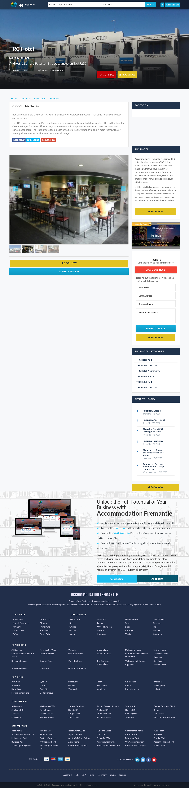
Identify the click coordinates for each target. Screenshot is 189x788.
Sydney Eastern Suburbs (108, 706)
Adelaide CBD (18, 710)
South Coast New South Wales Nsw (136, 655)
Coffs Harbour (46, 692)
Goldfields (44, 668)
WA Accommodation (134, 741)
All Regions (17, 650)
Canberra (44, 685)
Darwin (71, 685)
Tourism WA (45, 730)
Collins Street (46, 713)
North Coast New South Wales (23, 655)
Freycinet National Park (164, 717)
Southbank (130, 706)
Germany (157, 623)
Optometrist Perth (134, 730)
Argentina (157, 634)
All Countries (75, 619)
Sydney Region (160, 650)
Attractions (73, 741)
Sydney (43, 681)
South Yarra (73, 717)
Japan (72, 634)
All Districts (17, 706)
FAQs (15, 634)
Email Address (145, 295)
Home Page (18, 619)
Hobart (157, 689)
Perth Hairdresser (48, 738)
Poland (100, 630)
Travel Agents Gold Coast (49, 747)
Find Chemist (46, 734)
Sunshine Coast (161, 653)
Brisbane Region (19, 661)
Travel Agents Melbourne (108, 745)
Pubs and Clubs (104, 730)
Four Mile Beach (104, 717)
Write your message (148, 312)
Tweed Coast (160, 664)
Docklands (16, 717)
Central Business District (165, 706)
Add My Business (20, 623)
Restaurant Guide (76, 730)
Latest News (18, 630)
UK (77, 774)
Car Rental (101, 734)
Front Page (45, 626)
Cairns (128, 685)
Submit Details (156, 328)
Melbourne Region (133, 650)
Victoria (72, 650)
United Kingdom (104, 626)
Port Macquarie (132, 689)
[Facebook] (148, 759)
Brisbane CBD (103, 710)
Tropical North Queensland (103, 662)
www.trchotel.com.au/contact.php (57, 70)
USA (84, 774)
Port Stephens (75, 661)
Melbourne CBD (47, 706)
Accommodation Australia (23, 734)
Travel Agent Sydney (21, 745)
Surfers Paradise (76, 706)
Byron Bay (16, 689)
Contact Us (45, 619)
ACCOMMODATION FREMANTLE (94, 594)
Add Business (172, 4)
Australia (101, 619)
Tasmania (158, 657)
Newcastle (102, 685)
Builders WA (17, 741)
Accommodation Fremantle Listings (151, 785)
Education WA (103, 738)
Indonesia (101, 634)
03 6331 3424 (20, 70)
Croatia (72, 626)
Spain (127, 623)
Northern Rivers (75, 653)
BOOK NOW (128, 74)
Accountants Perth (106, 741)
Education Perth (132, 738)
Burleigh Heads (47, 717)
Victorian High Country (135, 661)
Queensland (102, 650)
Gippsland (130, 664)
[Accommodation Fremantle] (26, 5)
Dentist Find (159, 738)
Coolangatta (131, 713)
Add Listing (157, 578)
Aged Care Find (75, 734)
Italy (71, 623)
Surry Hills (129, 717)
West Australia (47, 653)
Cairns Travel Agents (78, 745)
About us (44, 623)
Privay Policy (45, 634)
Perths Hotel (131, 734)
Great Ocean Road (77, 668)
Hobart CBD (130, 710)
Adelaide (16, 685)
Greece (72, 630)
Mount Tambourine (20, 692)
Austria (156, 630)
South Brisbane (104, 713)
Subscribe (44, 630)
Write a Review (69, 271)
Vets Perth (17, 730)
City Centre (159, 713)
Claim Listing (33, 140)
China (113, 774)
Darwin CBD (74, 710)
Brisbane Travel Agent (135, 745)
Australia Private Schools (79, 738)
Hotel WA (158, 734)
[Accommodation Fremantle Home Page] (162, 5)
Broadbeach (45, 710)
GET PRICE (108, 74)
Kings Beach (74, 713)
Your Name (144, 287)
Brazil (127, 626)
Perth (99, 681)
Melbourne (73, 681)
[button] (18, 199)
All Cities (16, 681)
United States (131, 619)
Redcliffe (44, 689)
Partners (17, 626)
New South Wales (48, 650)
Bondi (156, 710)
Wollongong (159, 685)
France (100, 623)
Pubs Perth (159, 730)
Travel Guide (159, 745)
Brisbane (158, 681)
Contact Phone (146, 304)
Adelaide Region (19, 668)
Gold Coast (130, 681)
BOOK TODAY (19, 140)
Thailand (129, 634)
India (155, 626)
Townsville (73, 689)
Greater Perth (46, 661)
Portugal (129, 630)
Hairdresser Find (19, 738)
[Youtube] (154, 759)
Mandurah (101, 689)
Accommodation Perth (164, 741)
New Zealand (159, 619)
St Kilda (15, 713)
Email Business (48, 140)
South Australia (104, 653)
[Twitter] (143, 759)
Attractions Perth (48, 741)
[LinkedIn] (137, 759)
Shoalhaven (159, 661)
